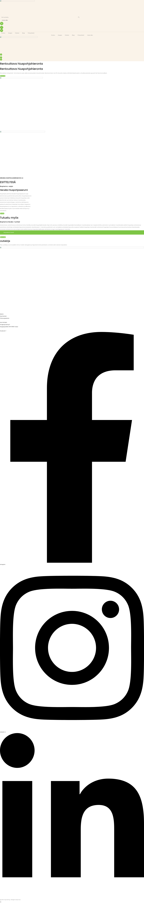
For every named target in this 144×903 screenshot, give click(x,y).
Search (79, 17)
